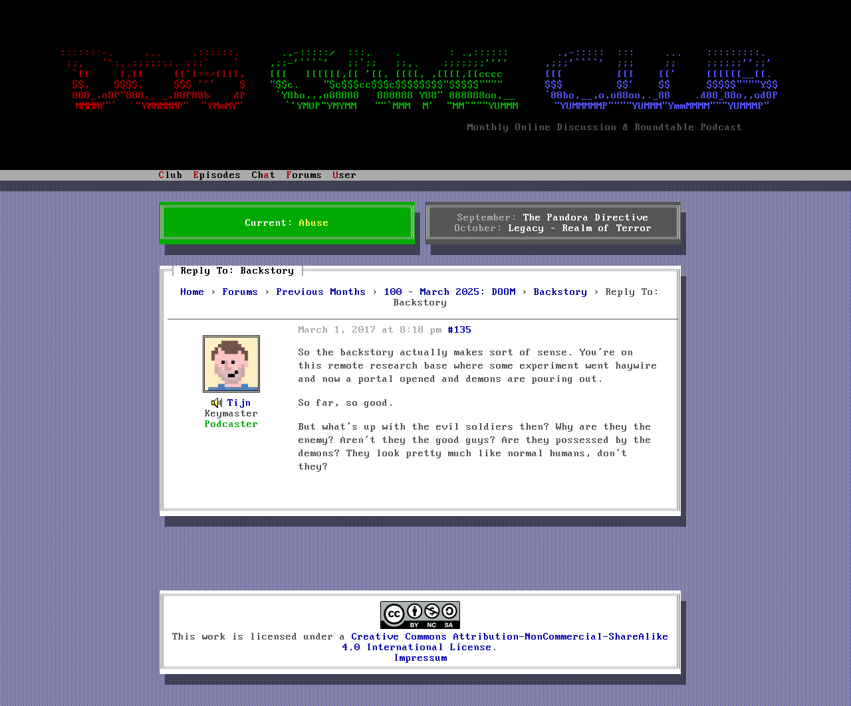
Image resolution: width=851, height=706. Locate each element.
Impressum (420, 658)
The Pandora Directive (586, 218)
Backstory (561, 292)
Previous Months (321, 292)
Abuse (314, 223)
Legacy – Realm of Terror (580, 228)
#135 (460, 330)
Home (193, 292)
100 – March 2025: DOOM (450, 292)
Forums (241, 292)
